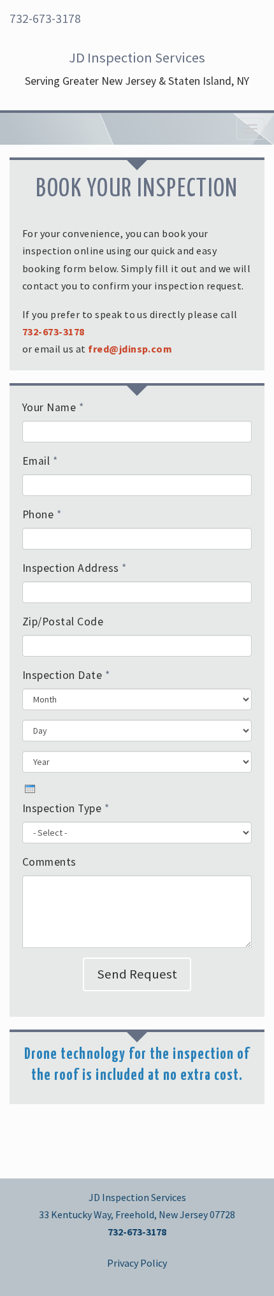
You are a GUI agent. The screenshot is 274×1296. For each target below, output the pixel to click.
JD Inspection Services (137, 57)
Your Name (52, 407)
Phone (41, 514)
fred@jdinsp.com (130, 348)
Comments (49, 862)
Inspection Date (66, 675)
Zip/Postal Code (62, 622)
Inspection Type (65, 808)
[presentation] (30, 789)
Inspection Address (74, 568)
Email (39, 461)
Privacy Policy (137, 1262)
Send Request (137, 974)
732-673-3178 (45, 18)
